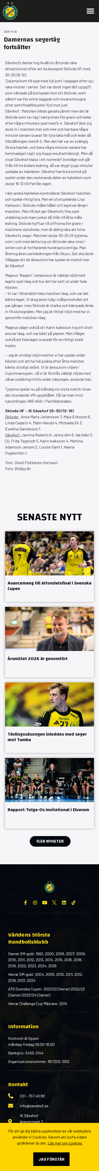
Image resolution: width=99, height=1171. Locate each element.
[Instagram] (35, 902)
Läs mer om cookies (65, 1143)
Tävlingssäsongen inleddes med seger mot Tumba (47, 737)
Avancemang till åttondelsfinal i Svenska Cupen (49, 586)
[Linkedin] (64, 902)
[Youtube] (44, 902)
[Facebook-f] (25, 902)
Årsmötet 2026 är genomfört (38, 659)
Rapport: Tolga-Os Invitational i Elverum (48, 810)
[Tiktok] (73, 902)
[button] (90, 11)
